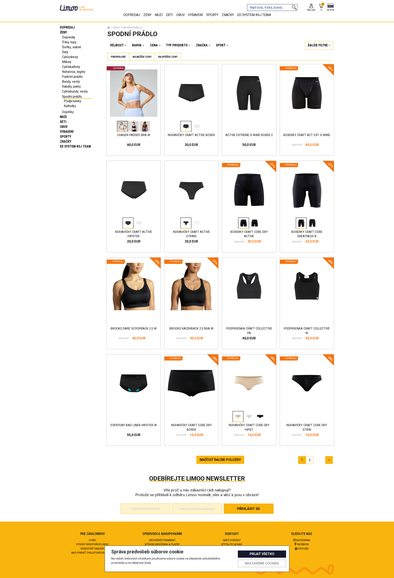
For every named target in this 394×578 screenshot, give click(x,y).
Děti (63, 122)
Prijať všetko (262, 554)
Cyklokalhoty (71, 67)
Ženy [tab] (147, 15)
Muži (63, 117)
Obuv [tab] (180, 15)
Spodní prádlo (72, 96)
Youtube (302, 548)
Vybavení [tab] (195, 15)
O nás (92, 540)
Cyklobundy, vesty (75, 91)
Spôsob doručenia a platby (162, 544)
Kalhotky (70, 106)
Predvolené (118, 56)
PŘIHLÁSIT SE (248, 509)
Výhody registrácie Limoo (92, 544)
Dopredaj (67, 27)
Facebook (302, 544)
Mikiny (66, 62)
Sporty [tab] (212, 15)
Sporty (65, 136)
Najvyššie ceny (168, 56)
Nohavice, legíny (73, 72)
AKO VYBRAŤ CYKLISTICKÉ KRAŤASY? (92, 552)
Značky (65, 141)
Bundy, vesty (71, 82)
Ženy (63, 32)
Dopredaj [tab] (131, 15)
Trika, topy (69, 42)
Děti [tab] (169, 15)
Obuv (64, 127)
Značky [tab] (228, 15)
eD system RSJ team (75, 146)
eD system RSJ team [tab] (254, 15)
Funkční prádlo (72, 77)
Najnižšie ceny (142, 56)
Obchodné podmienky (162, 540)
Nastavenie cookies (262, 563)
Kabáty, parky (71, 86)
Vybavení (66, 132)
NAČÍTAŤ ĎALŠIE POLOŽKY (220, 460)
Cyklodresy (70, 57)
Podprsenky (72, 101)
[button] (330, 7)
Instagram (303, 540)
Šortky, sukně (71, 47)
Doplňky (68, 112)
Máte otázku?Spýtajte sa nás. (232, 542)
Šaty (65, 52)
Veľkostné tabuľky (92, 548)
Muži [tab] (159, 15)
